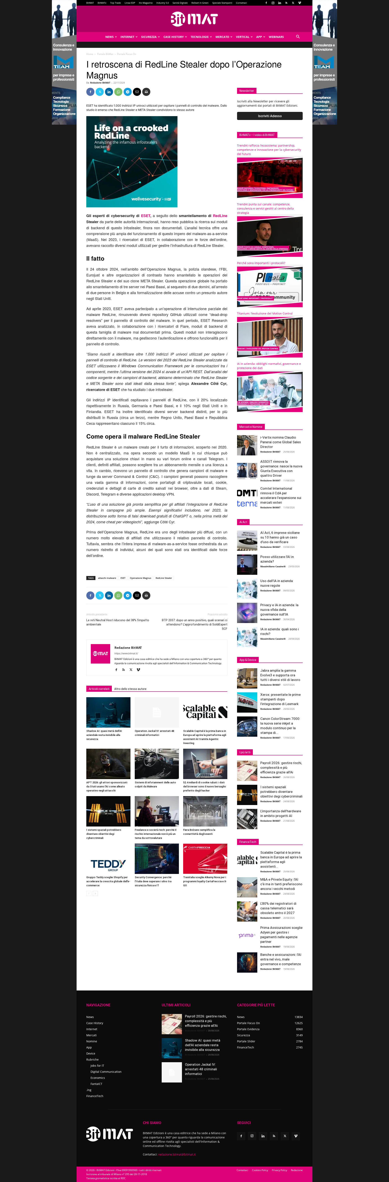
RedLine (220, 215)
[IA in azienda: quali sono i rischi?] (247, 637)
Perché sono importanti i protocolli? (261, 263)
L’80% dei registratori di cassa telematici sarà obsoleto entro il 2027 (278, 908)
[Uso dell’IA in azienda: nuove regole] (247, 589)
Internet (127, 37)
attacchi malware (107, 577)
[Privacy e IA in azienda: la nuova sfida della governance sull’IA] (247, 613)
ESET (145, 215)
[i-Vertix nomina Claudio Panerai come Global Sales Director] (247, 445)
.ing (88, 1090)
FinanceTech (94, 1096)
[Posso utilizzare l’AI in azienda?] (247, 565)
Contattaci (241, 2)
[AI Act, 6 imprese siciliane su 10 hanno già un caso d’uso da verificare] (247, 540)
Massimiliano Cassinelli (272, 566)
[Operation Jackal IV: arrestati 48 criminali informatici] (157, 712)
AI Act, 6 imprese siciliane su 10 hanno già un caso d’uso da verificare (280, 537)
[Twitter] (293, 3)
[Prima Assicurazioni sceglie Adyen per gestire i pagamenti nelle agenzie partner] (247, 935)
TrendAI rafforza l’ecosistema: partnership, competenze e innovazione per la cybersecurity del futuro (269, 149)
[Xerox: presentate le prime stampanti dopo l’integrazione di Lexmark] (247, 702)
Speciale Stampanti (222, 2)
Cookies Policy (260, 1170)
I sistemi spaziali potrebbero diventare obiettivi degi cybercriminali (103, 833)
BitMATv (102, 2)
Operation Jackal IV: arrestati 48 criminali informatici (201, 1069)
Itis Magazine (146, 2)
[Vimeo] (300, 3)
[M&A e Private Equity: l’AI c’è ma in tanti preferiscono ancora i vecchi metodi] (247, 887)
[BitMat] (194, 19)
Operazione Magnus (140, 577)
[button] (298, 37)
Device (90, 1053)
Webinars (276, 37)
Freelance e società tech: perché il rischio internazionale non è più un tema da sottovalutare (155, 833)
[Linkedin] (280, 3)
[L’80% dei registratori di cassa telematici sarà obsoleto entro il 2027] (247, 911)
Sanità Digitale (180, 2)
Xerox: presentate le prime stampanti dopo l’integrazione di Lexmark (280, 699)
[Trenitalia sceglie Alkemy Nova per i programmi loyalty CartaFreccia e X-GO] (205, 859)
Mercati (91, 1035)
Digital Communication (106, 1072)
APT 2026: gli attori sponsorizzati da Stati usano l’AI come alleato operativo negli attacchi (106, 786)
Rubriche (92, 1059)
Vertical (242, 37)
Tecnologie (200, 37)
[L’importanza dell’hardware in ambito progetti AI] (247, 819)
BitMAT (90, 2)
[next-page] (95, 893)
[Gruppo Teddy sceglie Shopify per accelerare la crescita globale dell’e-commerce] (108, 859)
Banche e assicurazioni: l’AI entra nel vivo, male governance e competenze (280, 959)
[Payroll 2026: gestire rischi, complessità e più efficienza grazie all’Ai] (247, 771)
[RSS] (286, 3)
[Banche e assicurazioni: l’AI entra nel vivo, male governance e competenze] (247, 962)
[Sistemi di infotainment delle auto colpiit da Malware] (157, 764)
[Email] (137, 92)
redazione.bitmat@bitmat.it (177, 1154)
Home (89, 54)
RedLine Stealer (164, 577)
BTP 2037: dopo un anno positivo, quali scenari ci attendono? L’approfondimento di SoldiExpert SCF (194, 624)
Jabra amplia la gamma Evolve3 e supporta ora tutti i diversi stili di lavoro (280, 675)
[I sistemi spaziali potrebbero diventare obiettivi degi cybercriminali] (108, 811)
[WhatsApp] (118, 92)
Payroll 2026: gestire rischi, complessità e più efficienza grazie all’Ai (281, 767)
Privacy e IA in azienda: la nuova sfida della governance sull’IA (279, 609)
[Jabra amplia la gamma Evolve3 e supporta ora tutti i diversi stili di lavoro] (247, 678)
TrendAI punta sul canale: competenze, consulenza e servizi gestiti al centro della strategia (265, 208)
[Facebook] (266, 3)
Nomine (91, 1041)
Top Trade (115, 2)
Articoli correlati (99, 689)
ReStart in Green (199, 2)
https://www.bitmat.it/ (126, 653)
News (109, 37)
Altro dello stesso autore (130, 689)
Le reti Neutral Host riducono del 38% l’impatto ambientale (117, 622)
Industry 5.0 (162, 2)
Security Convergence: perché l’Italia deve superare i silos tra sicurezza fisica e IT (153, 881)
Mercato (222, 37)
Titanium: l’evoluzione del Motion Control (265, 313)
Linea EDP (130, 2)
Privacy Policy (279, 1170)
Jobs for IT (97, 1065)
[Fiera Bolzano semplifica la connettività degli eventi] (205, 811)
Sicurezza (149, 37)
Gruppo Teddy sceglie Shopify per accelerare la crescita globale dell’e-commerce (108, 881)
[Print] (146, 92)
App (259, 37)
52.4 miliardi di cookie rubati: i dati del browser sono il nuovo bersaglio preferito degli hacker (204, 786)
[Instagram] (273, 3)
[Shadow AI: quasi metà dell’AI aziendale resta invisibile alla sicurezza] (108, 712)
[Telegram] (128, 92)
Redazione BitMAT (100, 82)
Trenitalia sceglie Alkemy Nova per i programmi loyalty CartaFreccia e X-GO (205, 881)
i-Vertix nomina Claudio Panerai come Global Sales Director (280, 442)
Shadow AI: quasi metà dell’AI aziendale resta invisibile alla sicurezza (104, 735)
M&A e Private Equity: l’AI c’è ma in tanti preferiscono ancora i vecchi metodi (281, 884)
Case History (174, 37)
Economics (98, 1078)
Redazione (297, 1170)
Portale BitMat (105, 54)
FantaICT (96, 1084)
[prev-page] (88, 893)
